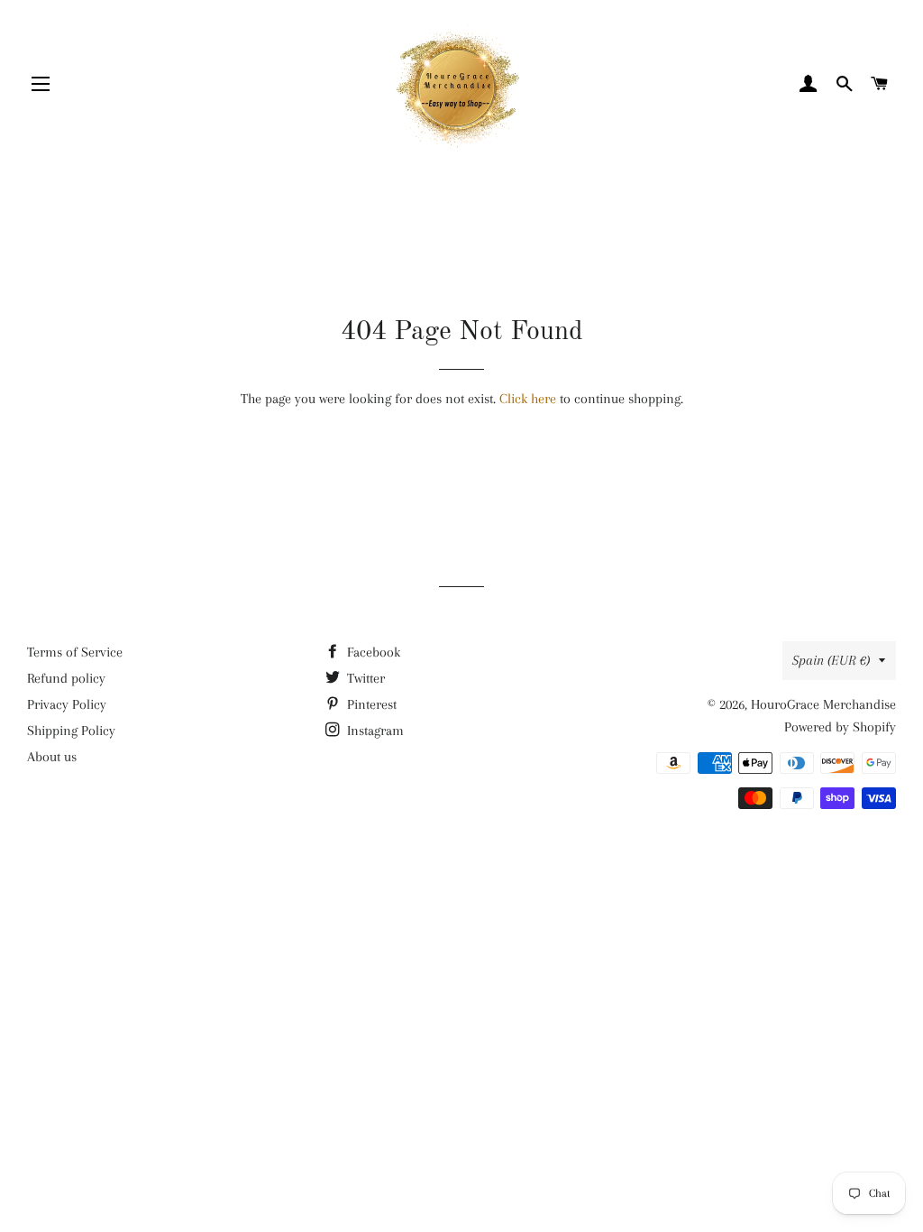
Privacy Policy (66, 704)
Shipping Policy (71, 730)
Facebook (371, 652)
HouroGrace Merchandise (823, 704)
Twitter (364, 678)
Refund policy (66, 678)
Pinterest (370, 704)
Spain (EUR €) (831, 660)
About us (52, 757)
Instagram (373, 730)
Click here (527, 399)
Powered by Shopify (840, 727)
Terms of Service (75, 652)
